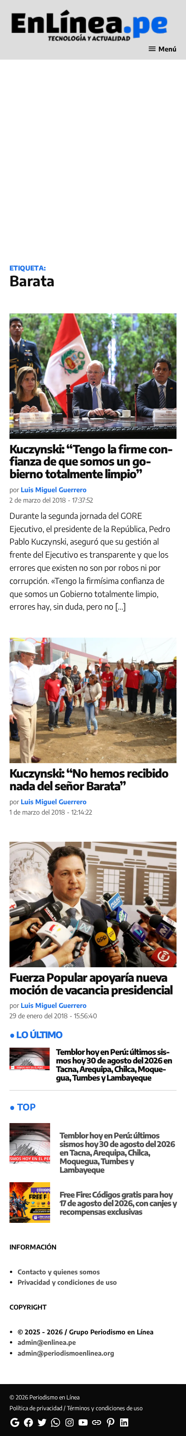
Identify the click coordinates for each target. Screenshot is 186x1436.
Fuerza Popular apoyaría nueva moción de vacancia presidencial (90, 983)
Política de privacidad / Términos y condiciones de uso (76, 1408)
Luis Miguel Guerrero (54, 489)
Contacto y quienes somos (59, 1272)
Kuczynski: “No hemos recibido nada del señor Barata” (88, 779)
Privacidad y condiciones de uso (67, 1282)
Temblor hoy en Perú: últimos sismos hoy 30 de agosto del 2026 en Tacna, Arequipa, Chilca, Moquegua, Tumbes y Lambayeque (114, 1064)
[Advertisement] (93, 155)
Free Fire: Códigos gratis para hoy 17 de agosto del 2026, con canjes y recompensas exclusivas (118, 1203)
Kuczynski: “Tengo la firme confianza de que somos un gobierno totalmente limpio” (91, 461)
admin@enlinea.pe (47, 1342)
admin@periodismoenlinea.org (66, 1353)
